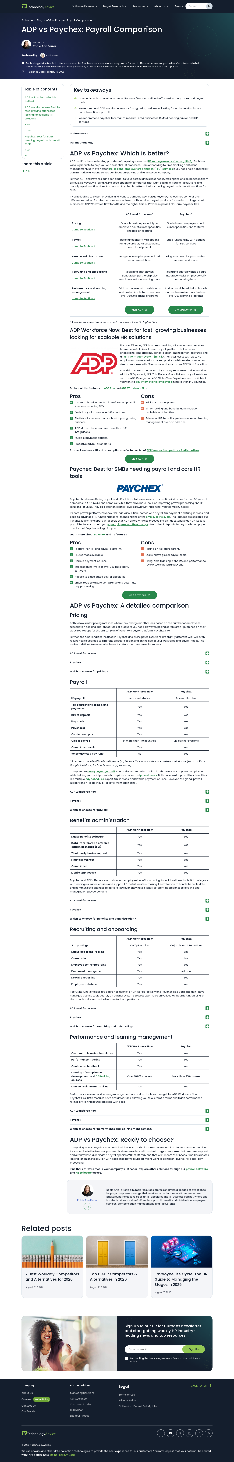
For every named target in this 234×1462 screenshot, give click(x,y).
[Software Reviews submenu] (96, 6)
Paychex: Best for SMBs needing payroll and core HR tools (42, 140)
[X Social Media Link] (180, 1433)
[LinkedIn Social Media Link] (199, 1433)
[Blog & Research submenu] (125, 6)
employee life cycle (158, 517)
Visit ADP (137, 310)
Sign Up (194, 1349)
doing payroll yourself (101, 771)
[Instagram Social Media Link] (189, 1433)
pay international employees (154, 382)
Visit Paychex (183, 310)
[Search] (209, 6)
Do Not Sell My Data (62, 1455)
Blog (39, 20)
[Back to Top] (202, 1386)
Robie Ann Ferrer (44, 46)
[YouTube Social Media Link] (170, 1433)
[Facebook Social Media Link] (161, 1433)
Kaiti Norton (52, 55)
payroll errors (148, 775)
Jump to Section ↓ (83, 229)
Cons (28, 130)
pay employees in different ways (127, 524)
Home (29, 20)
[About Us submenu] (167, 6)
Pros (27, 124)
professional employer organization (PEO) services (140, 169)
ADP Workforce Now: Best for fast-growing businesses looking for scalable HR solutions (43, 112)
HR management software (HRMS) (170, 161)
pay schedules (94, 779)
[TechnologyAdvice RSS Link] (209, 1433)
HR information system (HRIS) (143, 356)
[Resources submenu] (147, 6)
